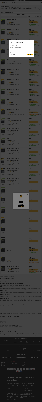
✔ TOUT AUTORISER (30, 54)
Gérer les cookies (13, 54)
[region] (21, 48)
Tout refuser (12, 42)
